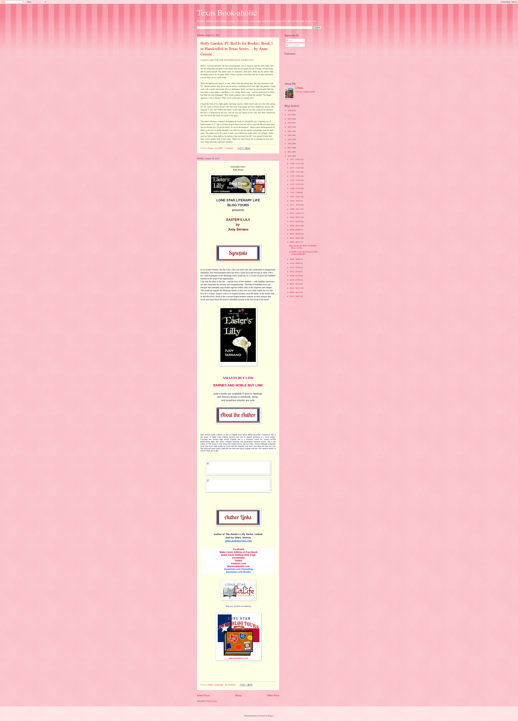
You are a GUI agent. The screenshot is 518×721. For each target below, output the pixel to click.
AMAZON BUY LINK (238, 378)
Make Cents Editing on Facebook (238, 552)
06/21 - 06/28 (295, 284)
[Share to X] (244, 148)
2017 (290, 147)
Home (238, 695)
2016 (290, 152)
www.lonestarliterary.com (238, 658)
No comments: (230, 684)
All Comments (293, 45)
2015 (290, 156)
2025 (290, 114)
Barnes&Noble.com (238, 566)
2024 (290, 118)
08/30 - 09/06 (295, 229)
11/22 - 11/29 (295, 180)
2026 (290, 110)
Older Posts (273, 695)
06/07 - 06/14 (295, 292)
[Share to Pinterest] (249, 148)
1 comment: (229, 148)
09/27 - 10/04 (295, 213)
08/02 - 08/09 (295, 259)
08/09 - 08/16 (295, 242)
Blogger (271, 715)
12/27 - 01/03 (295, 159)
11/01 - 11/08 (295, 192)
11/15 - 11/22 (295, 184)
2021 (290, 131)
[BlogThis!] (241, 148)
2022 (290, 127)
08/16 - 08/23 (295, 238)
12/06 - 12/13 (295, 171)
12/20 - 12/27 (295, 163)
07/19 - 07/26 (295, 267)
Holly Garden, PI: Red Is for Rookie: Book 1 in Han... (303, 246)
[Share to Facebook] (246, 148)
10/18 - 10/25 (295, 200)
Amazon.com (238, 563)
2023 (290, 123)
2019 (290, 139)
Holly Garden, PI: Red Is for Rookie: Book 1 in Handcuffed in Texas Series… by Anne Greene (236, 48)
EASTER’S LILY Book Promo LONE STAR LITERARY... (303, 252)
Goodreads (238, 557)
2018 (290, 143)
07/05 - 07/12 (295, 275)
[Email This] (238, 148)
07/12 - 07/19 (295, 271)
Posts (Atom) (212, 701)
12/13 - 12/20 (295, 167)
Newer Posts (203, 695)
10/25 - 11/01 (295, 196)
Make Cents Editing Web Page (238, 555)
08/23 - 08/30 (295, 234)
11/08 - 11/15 (295, 188)
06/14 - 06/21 (295, 288)
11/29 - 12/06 (295, 176)
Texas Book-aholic (227, 12)
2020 (290, 135)
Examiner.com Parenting (238, 569)
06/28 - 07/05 (295, 280)
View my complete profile (305, 91)
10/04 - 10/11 (295, 209)
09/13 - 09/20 (295, 221)
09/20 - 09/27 (295, 217)
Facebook (238, 549)
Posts (290, 40)
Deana (300, 88)
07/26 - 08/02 (295, 263)
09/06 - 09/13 (295, 225)
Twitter (238, 560)
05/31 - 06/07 (295, 296)
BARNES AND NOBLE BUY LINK (238, 385)
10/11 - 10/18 (295, 205)
